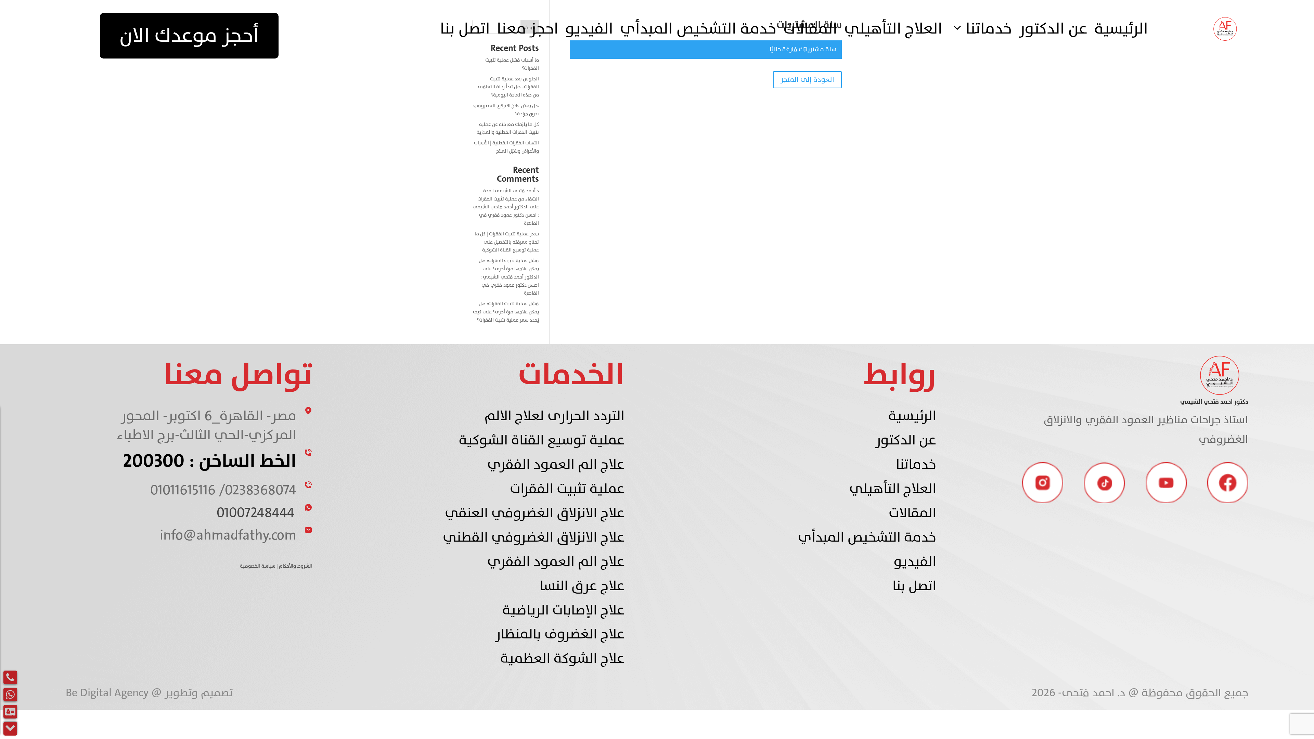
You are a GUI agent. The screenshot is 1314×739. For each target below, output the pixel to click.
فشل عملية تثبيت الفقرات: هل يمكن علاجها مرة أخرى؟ (509, 265)
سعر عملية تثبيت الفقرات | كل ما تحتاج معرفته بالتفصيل (507, 238)
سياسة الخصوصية (257, 566)
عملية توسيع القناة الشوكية (510, 250)
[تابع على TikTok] (1104, 482)
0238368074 (260, 490)
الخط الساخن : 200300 (209, 460)
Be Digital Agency (108, 693)
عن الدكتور (1053, 29)
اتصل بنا (465, 29)
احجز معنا (527, 29)
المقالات (810, 29)
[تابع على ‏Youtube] (1166, 482)
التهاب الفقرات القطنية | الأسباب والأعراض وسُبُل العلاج (506, 147)
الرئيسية (1121, 29)
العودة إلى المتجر (807, 80)
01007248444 (256, 512)
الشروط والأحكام (295, 566)
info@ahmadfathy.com (228, 535)
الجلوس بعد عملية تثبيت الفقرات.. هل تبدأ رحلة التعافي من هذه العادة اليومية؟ (508, 87)
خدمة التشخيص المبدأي (698, 29)
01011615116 (183, 490)
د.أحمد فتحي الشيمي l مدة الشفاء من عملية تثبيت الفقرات (508, 195)
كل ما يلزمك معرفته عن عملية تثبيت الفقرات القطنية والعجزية (508, 128)
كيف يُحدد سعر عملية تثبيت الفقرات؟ (506, 316)
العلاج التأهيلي (893, 29)
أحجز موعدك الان (189, 35)
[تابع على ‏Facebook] (1227, 482)
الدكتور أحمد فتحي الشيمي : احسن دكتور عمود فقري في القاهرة (506, 215)
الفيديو (589, 29)
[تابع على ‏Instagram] (1042, 482)
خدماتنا (989, 29)
